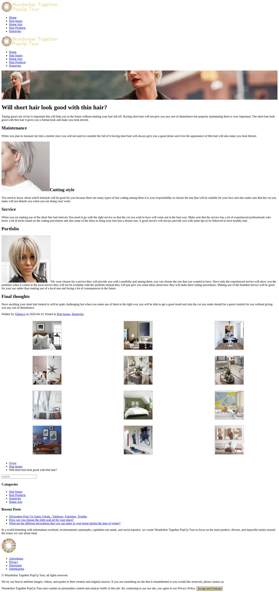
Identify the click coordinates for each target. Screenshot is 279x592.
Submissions (16, 568)
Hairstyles (15, 31)
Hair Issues (15, 21)
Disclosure (15, 565)
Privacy (13, 562)
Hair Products (17, 27)
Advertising (16, 558)
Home (13, 17)
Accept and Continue (209, 588)
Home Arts (15, 24)
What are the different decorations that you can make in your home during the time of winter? (65, 523)
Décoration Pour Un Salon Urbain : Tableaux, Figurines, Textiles (48, 516)
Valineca (20, 314)
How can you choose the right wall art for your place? (41, 520)
